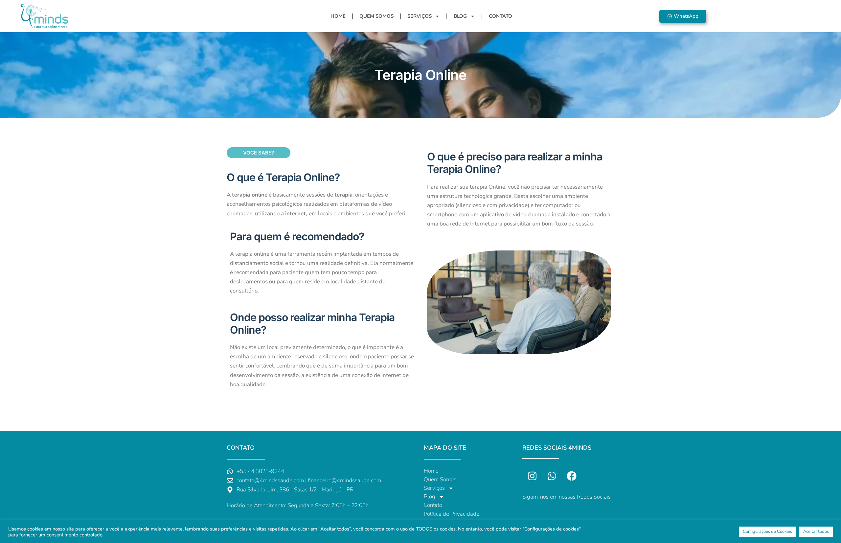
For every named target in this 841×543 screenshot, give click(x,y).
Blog (460, 16)
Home (338, 16)
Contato (500, 16)
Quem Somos (376, 16)
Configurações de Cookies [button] (767, 531)
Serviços (419, 16)
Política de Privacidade (451, 514)
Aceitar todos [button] (816, 531)
